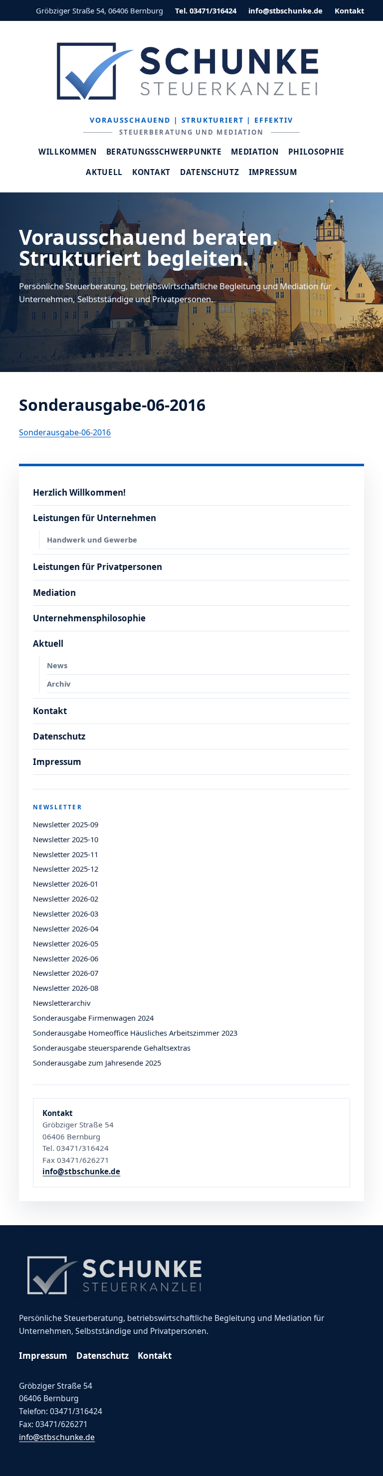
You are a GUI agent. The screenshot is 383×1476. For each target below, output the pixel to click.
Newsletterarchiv (61, 1003)
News (57, 665)
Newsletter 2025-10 (65, 839)
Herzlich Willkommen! (79, 492)
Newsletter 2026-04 (65, 928)
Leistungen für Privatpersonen (97, 566)
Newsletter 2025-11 (65, 854)
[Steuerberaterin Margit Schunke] (191, 71)
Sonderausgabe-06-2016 (65, 432)
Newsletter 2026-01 (65, 884)
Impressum (273, 172)
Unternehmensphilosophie (89, 618)
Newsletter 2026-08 (65, 988)
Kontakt (349, 10)
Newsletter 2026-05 (65, 943)
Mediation (254, 152)
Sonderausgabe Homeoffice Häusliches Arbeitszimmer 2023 (135, 1033)
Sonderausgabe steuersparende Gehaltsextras (112, 1048)
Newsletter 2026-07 (65, 973)
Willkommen (67, 152)
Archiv (58, 684)
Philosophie (316, 152)
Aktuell (104, 172)
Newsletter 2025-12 (65, 869)
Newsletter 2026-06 (65, 958)
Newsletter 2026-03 (65, 914)
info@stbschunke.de (285, 10)
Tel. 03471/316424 (205, 10)
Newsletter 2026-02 (65, 899)
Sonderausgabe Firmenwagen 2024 (93, 1018)
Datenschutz (209, 172)
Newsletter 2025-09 (65, 824)
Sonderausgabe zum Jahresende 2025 (97, 1063)
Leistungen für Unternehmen (94, 518)
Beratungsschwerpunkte (164, 152)
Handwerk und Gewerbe (92, 540)
